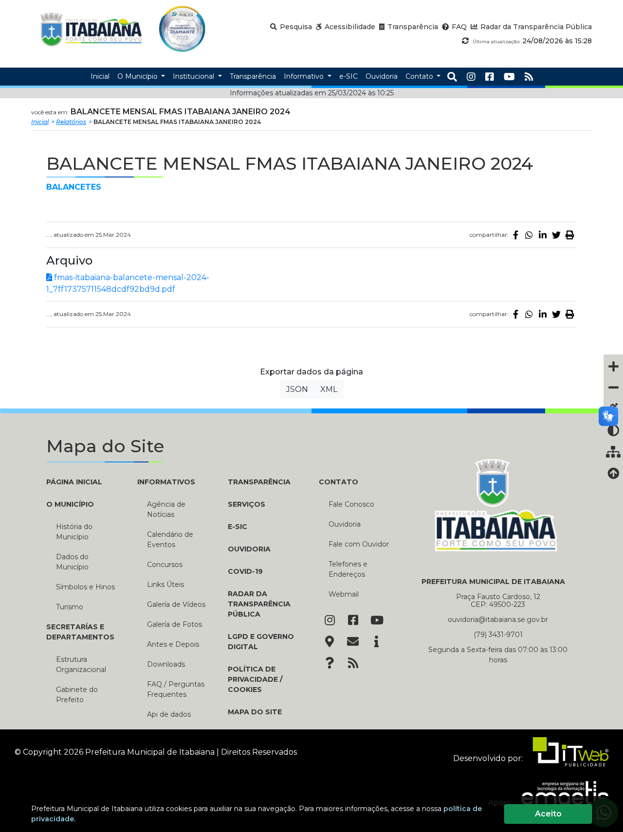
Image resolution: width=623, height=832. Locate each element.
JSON (297, 389)
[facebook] (489, 77)
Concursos (165, 564)
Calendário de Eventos (170, 539)
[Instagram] (471, 77)
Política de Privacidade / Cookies (255, 679)
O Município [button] (138, 76)
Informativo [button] (305, 76)
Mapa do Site (255, 712)
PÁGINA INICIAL (74, 482)
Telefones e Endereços (348, 569)
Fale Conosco (351, 504)
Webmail (344, 594)
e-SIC (237, 526)
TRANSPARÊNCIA (259, 482)
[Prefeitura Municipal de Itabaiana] (91, 29)
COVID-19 (245, 571)
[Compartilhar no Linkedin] (543, 235)
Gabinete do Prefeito (77, 694)
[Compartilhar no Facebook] (515, 235)
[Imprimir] (570, 235)
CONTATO (338, 482)
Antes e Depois (173, 644)
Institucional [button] (194, 76)
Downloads (166, 664)
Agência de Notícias (166, 509)
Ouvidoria (249, 549)
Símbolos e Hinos (85, 587)
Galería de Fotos (174, 624)
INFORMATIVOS (166, 482)
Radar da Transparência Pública (259, 604)
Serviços (246, 504)
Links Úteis (165, 584)
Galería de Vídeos (176, 604)
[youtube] (509, 77)
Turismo (69, 606)
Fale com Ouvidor (359, 544)
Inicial (40, 121)
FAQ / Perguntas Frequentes (175, 689)
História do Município (74, 531)
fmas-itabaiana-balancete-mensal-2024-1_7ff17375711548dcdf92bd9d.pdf (127, 283)
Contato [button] (420, 76)
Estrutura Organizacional (81, 664)
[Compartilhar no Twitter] (556, 235)
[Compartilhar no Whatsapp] (529, 235)
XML (328, 389)
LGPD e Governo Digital (261, 641)
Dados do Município (72, 561)
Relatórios (71, 121)
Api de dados (169, 714)
